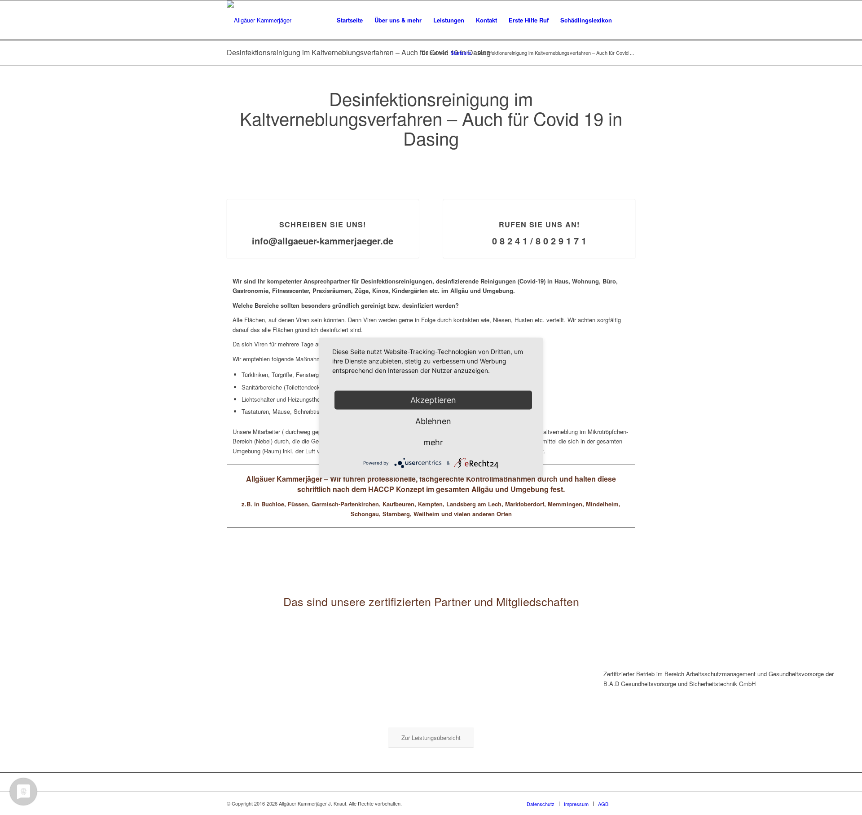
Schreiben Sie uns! (322, 224)
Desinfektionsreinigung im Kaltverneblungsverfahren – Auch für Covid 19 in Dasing (359, 52)
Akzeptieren (433, 400)
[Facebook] (628, 803)
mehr (433, 442)
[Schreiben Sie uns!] (323, 200)
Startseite (461, 52)
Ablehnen (433, 421)
